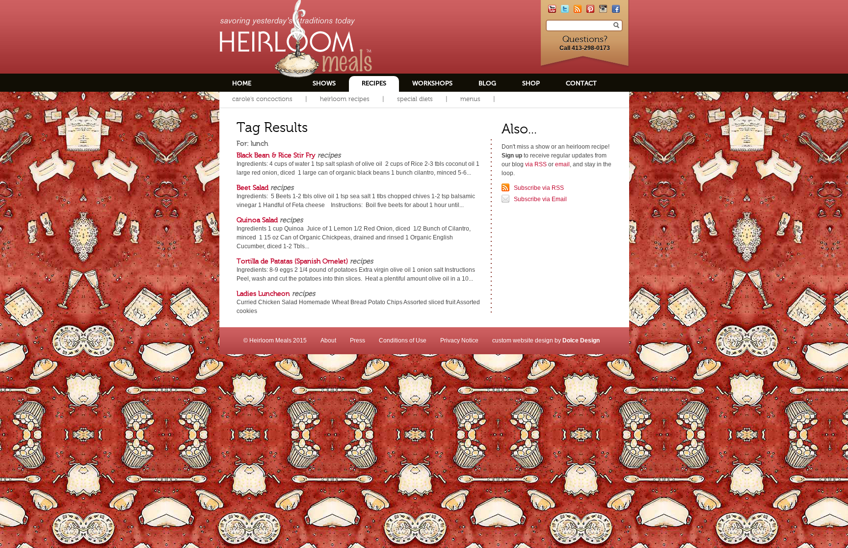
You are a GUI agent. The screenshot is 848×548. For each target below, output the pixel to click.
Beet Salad (252, 187)
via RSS (536, 164)
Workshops (432, 83)
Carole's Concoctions (262, 99)
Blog (487, 83)
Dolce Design (581, 340)
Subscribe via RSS (539, 187)
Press (357, 340)
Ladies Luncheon (263, 293)
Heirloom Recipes (345, 99)
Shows (324, 83)
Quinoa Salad (257, 219)
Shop (531, 83)
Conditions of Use (402, 340)
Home (241, 83)
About (328, 340)
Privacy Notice (459, 340)
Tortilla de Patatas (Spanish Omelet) (292, 261)
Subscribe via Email (540, 199)
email (562, 164)
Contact (581, 83)
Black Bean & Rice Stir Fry (276, 155)
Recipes (374, 83)
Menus (470, 99)
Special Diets (415, 99)
